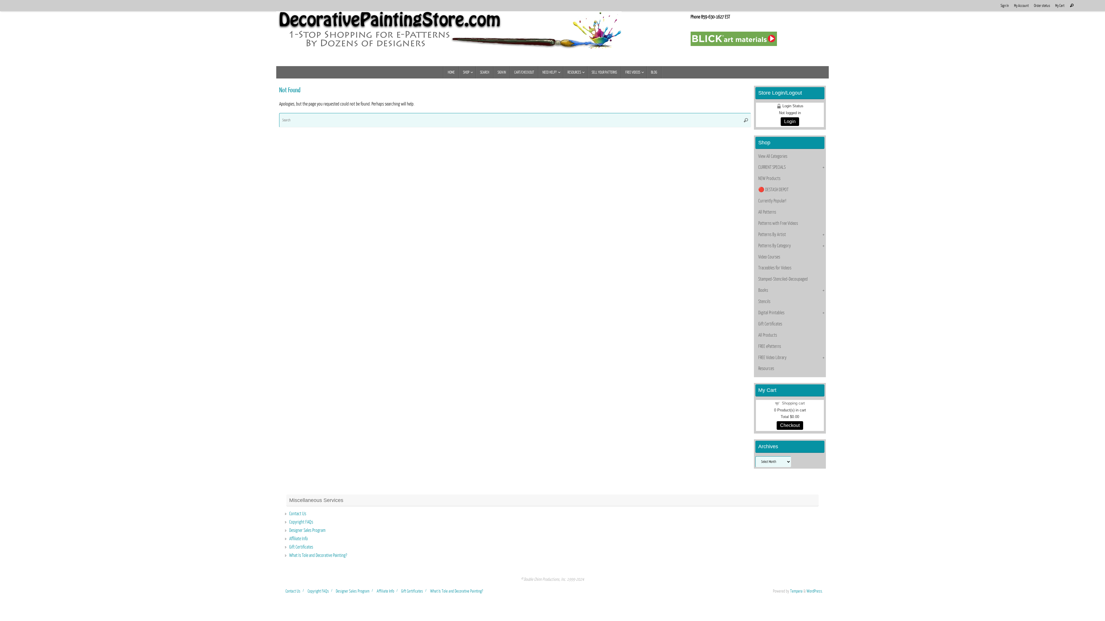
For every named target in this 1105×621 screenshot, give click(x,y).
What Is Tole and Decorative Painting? (318, 555)
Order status (1042, 5)
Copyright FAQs (301, 522)
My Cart (1059, 5)
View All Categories (772, 156)
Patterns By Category (774, 245)
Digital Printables (771, 312)
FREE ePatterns (769, 346)
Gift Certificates (770, 324)
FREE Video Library (772, 357)
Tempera (796, 591)
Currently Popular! (772, 201)
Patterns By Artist (772, 234)
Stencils (764, 301)
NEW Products (769, 178)
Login (790, 121)
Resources (766, 368)
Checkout (790, 425)
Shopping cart (793, 403)
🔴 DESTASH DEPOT (773, 189)
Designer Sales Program (307, 530)
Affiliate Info (298, 538)
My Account (1021, 5)
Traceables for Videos (774, 268)
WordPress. (815, 591)
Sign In (1005, 5)
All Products (767, 335)
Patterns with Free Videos (778, 223)
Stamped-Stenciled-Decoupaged (783, 279)
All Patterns (767, 212)
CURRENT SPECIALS (772, 167)
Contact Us (297, 513)
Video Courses (769, 257)
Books (763, 290)
